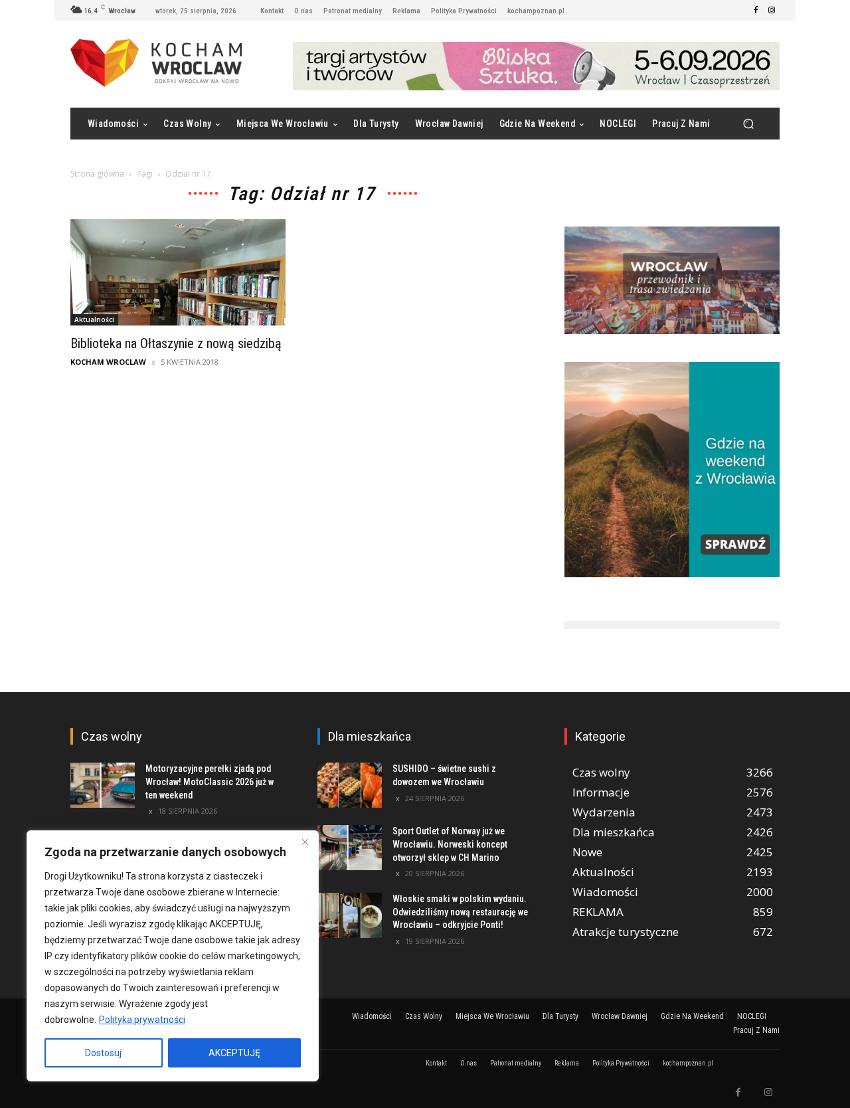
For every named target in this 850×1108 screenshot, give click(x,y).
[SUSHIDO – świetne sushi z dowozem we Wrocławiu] (349, 785)
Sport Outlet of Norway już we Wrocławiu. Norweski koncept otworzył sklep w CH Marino (449, 844)
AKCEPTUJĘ (234, 1053)
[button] (748, 123)
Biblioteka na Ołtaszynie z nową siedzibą (176, 343)
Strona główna (97, 173)
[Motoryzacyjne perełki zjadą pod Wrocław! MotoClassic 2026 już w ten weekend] (102, 785)
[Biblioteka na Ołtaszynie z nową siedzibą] (178, 272)
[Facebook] (756, 11)
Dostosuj (103, 1053)
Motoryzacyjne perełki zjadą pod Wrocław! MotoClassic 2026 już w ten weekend (209, 781)
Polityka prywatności (142, 1019)
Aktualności (94, 319)
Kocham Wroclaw (108, 362)
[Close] (305, 842)
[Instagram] (772, 11)
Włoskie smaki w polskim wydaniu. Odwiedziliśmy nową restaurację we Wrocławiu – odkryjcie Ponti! (460, 911)
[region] (173, 955)
